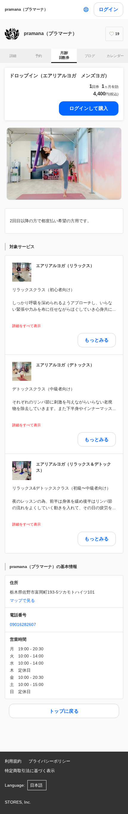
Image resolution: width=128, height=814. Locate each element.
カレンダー (115, 56)
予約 (38, 56)
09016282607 (23, 624)
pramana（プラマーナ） (26, 9)
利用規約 (13, 761)
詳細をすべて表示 (26, 326)
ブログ (90, 56)
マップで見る (22, 600)
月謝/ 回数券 (64, 55)
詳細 (13, 56)
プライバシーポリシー (49, 761)
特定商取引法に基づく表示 (30, 770)
